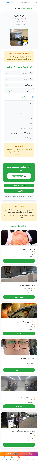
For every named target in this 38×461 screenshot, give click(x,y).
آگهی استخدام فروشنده (28, 8)
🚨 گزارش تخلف (19, 191)
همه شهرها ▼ (10, 2)
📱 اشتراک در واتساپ (19, 185)
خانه (35, 8)
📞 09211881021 (19, 176)
